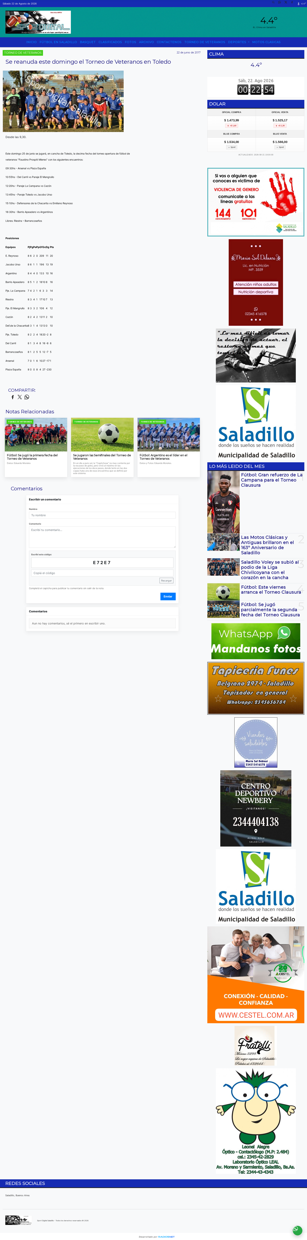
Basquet (88, 42)
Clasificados (110, 42)
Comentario (35, 523)
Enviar (168, 596)
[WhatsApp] (281, 4)
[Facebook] (293, 4)
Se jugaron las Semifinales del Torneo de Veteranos (102, 457)
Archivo (146, 42)
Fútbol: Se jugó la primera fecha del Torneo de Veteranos (32, 457)
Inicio (31, 42)
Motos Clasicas (266, 42)
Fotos (130, 42)
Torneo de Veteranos (204, 42)
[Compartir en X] (19, 397)
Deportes (237, 42)
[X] (287, 4)
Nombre (33, 509)
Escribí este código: (41, 554)
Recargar (166, 580)
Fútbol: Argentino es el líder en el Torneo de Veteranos (163, 457)
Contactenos (169, 42)
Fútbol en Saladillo (58, 42)
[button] (275, 4)
